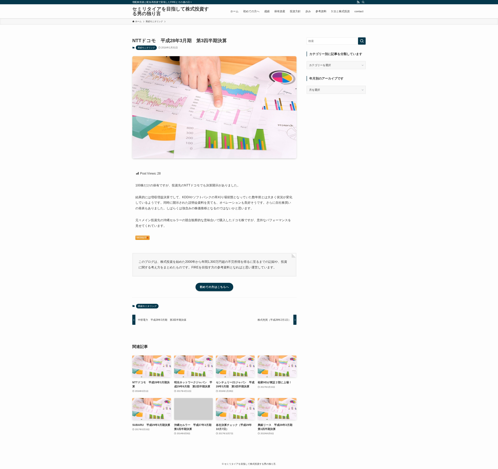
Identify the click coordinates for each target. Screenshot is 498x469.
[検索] (363, 2)
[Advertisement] (336, 125)
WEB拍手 (142, 237)
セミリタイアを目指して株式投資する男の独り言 (170, 11)
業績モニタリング (146, 47)
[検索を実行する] (362, 41)
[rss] (358, 2)
